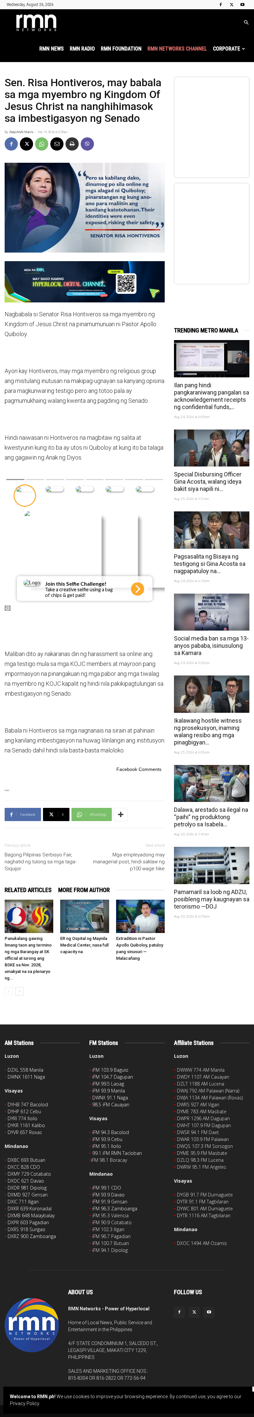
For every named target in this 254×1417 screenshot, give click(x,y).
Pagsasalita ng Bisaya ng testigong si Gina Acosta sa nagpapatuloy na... (209, 563)
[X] (231, 4)
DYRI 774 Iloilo (22, 1118)
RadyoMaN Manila (21, 132)
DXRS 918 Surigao (26, 1229)
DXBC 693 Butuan (26, 1160)
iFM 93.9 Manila (108, 1091)
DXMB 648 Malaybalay (31, 1215)
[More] (121, 814)
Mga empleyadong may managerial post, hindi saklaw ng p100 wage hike (129, 862)
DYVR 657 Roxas (25, 1132)
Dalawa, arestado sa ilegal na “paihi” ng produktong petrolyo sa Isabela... (211, 817)
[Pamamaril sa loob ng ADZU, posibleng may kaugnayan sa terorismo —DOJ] (211, 865)
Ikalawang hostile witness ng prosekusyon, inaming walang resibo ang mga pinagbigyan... (208, 731)
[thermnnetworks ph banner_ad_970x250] (85, 281)
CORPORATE (226, 49)
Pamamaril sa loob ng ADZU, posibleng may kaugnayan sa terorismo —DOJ (211, 899)
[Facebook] (221, 4)
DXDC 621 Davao (26, 1181)
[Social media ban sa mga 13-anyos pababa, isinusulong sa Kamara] (211, 612)
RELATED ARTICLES (28, 889)
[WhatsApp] (41, 144)
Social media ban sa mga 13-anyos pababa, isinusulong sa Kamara (211, 645)
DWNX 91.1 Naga (110, 1097)
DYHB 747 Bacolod (28, 1104)
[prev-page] (9, 991)
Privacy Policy (24, 1403)
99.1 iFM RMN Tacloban (117, 1153)
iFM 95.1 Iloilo (106, 1146)
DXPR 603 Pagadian (28, 1222)
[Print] (72, 144)
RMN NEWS (51, 49)
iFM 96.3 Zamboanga (114, 1208)
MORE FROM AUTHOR (84, 889)
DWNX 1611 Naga (26, 1077)
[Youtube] (242, 4)
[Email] (57, 144)
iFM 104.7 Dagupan (112, 1077)
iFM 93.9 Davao (108, 1195)
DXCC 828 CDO (24, 1167)
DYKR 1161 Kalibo (26, 1125)
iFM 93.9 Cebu (107, 1139)
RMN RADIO (82, 49)
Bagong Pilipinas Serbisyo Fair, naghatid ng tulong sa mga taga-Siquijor (40, 862)
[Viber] (87, 144)
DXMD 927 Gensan (28, 1195)
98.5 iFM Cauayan (110, 1104)
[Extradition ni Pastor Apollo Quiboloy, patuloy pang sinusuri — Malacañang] (140, 916)
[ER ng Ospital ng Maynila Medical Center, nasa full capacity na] (84, 916)
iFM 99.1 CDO (106, 1188)
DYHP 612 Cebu (24, 1111)
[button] (246, 22)
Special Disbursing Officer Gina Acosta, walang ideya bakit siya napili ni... (207, 481)
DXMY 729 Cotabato (29, 1174)
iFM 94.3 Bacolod (110, 1132)
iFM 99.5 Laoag (108, 1084)
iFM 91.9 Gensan (109, 1201)
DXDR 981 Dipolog (27, 1188)
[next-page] (19, 991)
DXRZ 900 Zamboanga (32, 1236)
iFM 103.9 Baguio (110, 1070)
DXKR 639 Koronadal (30, 1208)
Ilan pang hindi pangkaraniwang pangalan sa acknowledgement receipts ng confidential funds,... (211, 396)
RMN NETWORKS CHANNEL (177, 49)
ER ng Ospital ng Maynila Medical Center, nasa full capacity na (84, 945)
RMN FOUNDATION (121, 49)
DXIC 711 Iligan (23, 1201)
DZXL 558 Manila (25, 1070)
